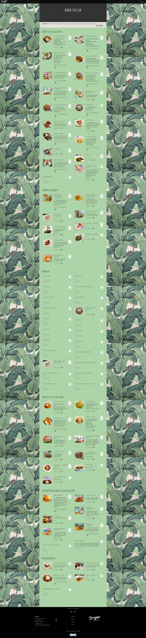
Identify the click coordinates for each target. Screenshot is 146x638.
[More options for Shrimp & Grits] (101, 56)
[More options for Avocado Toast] (101, 37)
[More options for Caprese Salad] (69, 452)
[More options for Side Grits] (69, 319)
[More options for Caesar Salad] (101, 402)
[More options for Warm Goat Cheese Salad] (101, 436)
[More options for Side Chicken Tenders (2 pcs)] (101, 384)
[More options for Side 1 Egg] (101, 276)
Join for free (99, 25)
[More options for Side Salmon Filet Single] (101, 373)
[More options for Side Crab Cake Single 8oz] (69, 361)
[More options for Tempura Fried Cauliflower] (101, 195)
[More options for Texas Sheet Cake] (101, 563)
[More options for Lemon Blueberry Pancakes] (69, 88)
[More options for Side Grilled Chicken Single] (101, 363)
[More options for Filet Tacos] (101, 120)
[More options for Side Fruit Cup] (69, 298)
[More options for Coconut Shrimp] (101, 224)
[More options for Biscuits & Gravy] (101, 73)
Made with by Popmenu (40, 608)
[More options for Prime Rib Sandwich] (101, 524)
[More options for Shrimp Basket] (69, 160)
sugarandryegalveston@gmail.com (42, 624)
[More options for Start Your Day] (69, 37)
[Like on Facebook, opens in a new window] (75, 612)
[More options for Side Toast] (69, 340)
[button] (142, 2)
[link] (57, 47)
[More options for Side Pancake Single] (101, 308)
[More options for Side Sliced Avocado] (69, 351)
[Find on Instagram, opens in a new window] (71, 612)
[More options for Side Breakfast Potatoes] (101, 287)
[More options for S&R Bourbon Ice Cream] (69, 589)
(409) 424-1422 (38, 623)
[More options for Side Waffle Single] (69, 308)
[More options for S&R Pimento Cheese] (69, 256)
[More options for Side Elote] (69, 330)
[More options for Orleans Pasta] (101, 137)
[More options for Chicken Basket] (69, 122)
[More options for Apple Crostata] (69, 563)
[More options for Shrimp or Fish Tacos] (101, 166)
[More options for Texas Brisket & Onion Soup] (101, 453)
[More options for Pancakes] (101, 105)
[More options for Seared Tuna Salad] (69, 437)
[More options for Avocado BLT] (101, 496)
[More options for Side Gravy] (101, 320)
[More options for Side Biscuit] (101, 342)
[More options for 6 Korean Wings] (69, 227)
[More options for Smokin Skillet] (69, 53)
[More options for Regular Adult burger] (69, 545)
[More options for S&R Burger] (69, 496)
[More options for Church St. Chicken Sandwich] (69, 517)
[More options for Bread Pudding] (69, 575)
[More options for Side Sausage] (101, 298)
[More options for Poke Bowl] (69, 149)
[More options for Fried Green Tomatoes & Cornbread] (69, 195)
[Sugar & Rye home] (6, 1)
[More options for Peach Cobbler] (101, 575)
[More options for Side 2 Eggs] (69, 276)
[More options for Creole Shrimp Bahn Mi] (69, 529)
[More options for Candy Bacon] (69, 240)
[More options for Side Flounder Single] (69, 373)
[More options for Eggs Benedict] (69, 177)
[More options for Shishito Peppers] (101, 235)
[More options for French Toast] (69, 134)
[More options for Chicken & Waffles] (69, 73)
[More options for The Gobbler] (101, 541)
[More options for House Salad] (69, 402)
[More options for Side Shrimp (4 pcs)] (69, 384)
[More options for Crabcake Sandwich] (101, 508)
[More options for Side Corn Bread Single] (101, 352)
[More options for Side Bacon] (69, 287)
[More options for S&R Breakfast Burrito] (101, 92)
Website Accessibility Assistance (73, 631)
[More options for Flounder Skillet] (69, 105)
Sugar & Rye (99, 618)
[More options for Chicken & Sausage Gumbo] (69, 465)
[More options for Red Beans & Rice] (69, 477)
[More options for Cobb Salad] (69, 418)
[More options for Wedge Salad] (101, 417)
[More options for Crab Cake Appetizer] (69, 215)
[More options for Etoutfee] (101, 465)
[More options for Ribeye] (101, 155)
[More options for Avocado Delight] (101, 212)
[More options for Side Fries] (101, 331)
